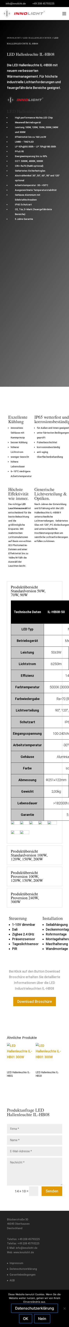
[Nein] (64, 1308)
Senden (52, 1191)
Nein (42, 1318)
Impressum (16, 1263)
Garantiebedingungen (23, 1274)
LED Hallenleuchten (37, 37)
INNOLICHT (14, 37)
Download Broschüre (34, 1001)
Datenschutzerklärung (23, 1268)
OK (25, 1318)
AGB (12, 1280)
